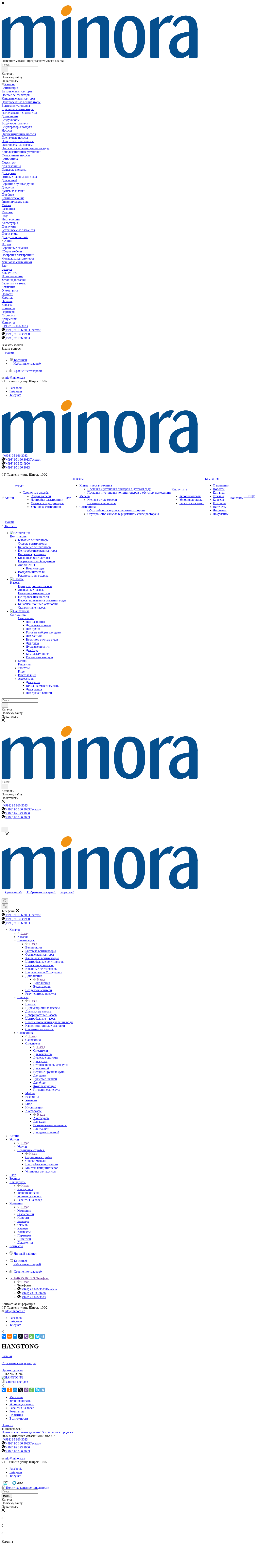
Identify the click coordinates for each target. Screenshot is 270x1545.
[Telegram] (42, 1336)
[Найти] (5, 69)
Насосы (30, 1004)
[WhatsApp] (31, 1336)
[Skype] (37, 1336)
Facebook (15, 388)
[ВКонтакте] (4, 1336)
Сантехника (33, 1040)
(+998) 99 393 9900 (17, 334)
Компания (24, 1210)
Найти (6, 1495)
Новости (7, 1425)
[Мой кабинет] (3, 825)
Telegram (15, 395)
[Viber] (26, 1336)
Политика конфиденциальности (27, 1487)
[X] (20, 1336)
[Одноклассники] (9, 1336)
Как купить (25, 1189)
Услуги (22, 1146)
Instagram (15, 391)
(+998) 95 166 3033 (15, 326)
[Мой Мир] (15, 1336)
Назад (25, 933)
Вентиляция (33, 947)
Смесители (40, 1050)
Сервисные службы (38, 1157)
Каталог (22, 936)
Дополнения (41, 983)
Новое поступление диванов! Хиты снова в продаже (37, 1432)
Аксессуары (41, 1118)
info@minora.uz (15, 377)
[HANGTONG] (12, 1377)
